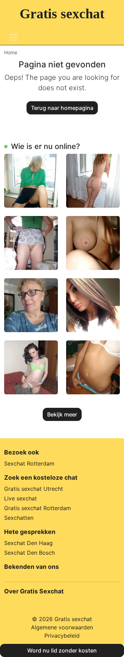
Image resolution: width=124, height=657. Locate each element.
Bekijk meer (62, 414)
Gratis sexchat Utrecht (33, 488)
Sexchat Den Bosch (29, 552)
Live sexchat (20, 498)
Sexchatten (18, 517)
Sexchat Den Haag (28, 542)
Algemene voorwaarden (62, 627)
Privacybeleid (62, 635)
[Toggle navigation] (13, 37)
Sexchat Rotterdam (29, 463)
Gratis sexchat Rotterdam (37, 508)
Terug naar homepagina (62, 107)
